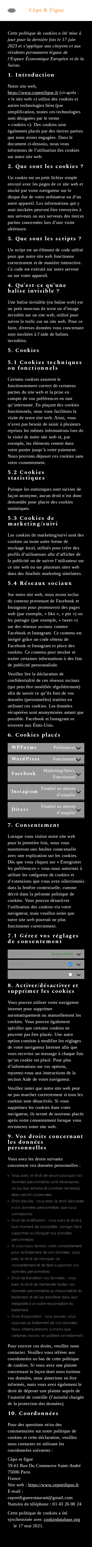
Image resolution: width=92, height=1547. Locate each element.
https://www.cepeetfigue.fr (33, 92)
